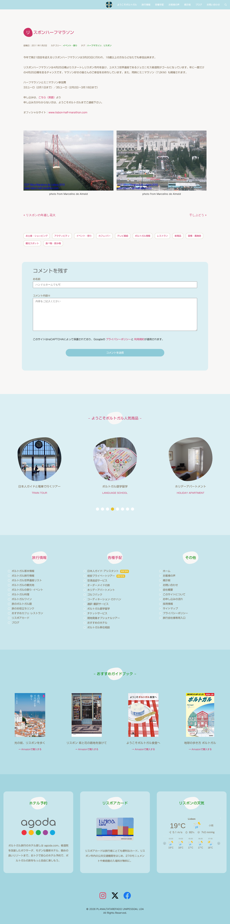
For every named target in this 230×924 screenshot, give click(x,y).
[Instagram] (103, 895)
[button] (97, 509)
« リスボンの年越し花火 (39, 215)
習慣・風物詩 (194, 236)
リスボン (107, 46)
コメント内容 (41, 295)
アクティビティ (62, 236)
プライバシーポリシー (118, 339)
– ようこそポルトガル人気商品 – (115, 418)
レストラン (162, 236)
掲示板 (187, 5)
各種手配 (159, 5)
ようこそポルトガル (127, 5)
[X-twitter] (115, 895)
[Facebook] (127, 895)
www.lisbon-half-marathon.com (68, 112)
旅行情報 (146, 5)
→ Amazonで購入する (29, 749)
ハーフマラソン (94, 46)
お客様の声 (174, 5)
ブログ (198, 5)
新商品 (178, 236)
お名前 (36, 279)
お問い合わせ (213, 5)
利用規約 (139, 339)
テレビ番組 (122, 236)
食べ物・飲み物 (53, 243)
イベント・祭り (70, 46)
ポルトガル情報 (142, 236)
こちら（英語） (47, 97)
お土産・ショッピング (37, 236)
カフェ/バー (104, 236)
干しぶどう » (198, 215)
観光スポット (32, 243)
